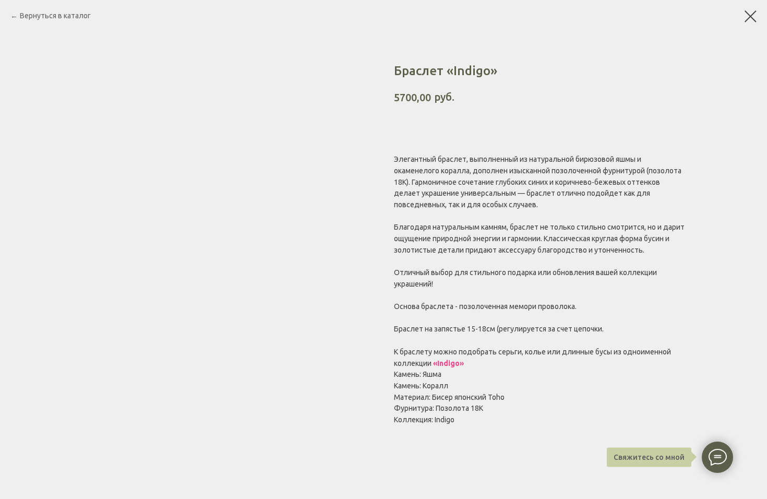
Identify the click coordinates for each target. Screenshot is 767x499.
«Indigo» (448, 363)
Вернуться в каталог (55, 15)
